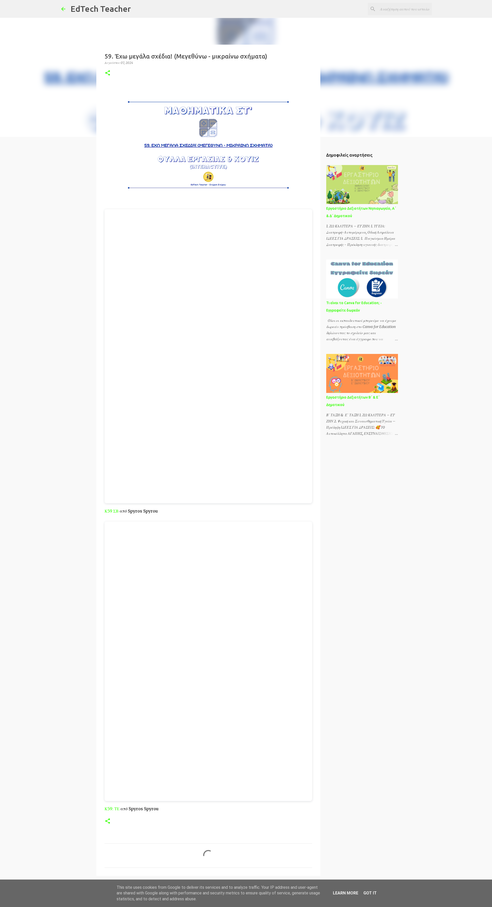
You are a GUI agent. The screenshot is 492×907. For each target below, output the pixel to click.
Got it (370, 893)
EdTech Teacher (100, 8)
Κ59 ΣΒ (112, 511)
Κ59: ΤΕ (112, 808)
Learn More (345, 893)
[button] (108, 73)
